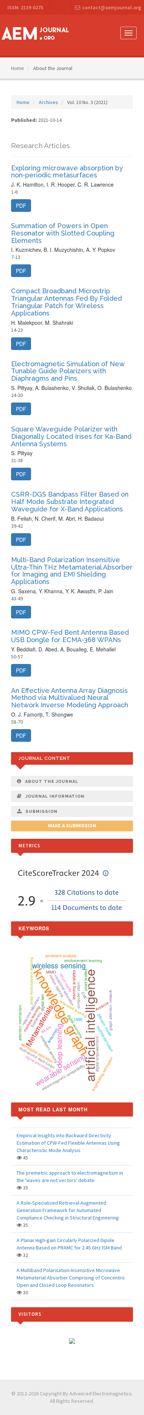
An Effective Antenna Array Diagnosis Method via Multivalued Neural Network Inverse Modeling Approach (69, 698)
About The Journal (51, 781)
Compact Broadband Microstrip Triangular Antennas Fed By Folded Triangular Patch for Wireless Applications (66, 302)
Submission (41, 811)
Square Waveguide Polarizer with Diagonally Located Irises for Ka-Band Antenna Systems (71, 436)
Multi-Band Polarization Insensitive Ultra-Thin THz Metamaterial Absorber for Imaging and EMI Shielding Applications (72, 570)
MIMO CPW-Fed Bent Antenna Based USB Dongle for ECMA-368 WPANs (70, 636)
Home (17, 68)
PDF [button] (21, 205)
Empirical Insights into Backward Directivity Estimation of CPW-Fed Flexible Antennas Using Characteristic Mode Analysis (68, 1143)
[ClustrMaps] (72, 1340)
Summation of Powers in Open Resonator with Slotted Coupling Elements (62, 233)
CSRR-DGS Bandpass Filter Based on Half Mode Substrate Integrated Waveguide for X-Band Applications (69, 501)
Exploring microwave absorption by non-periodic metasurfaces (67, 171)
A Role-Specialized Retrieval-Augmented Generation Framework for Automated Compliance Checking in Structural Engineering (68, 1210)
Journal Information (55, 796)
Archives (48, 102)
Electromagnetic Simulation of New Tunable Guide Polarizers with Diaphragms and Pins (67, 371)
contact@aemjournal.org (111, 7)
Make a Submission (72, 825)
